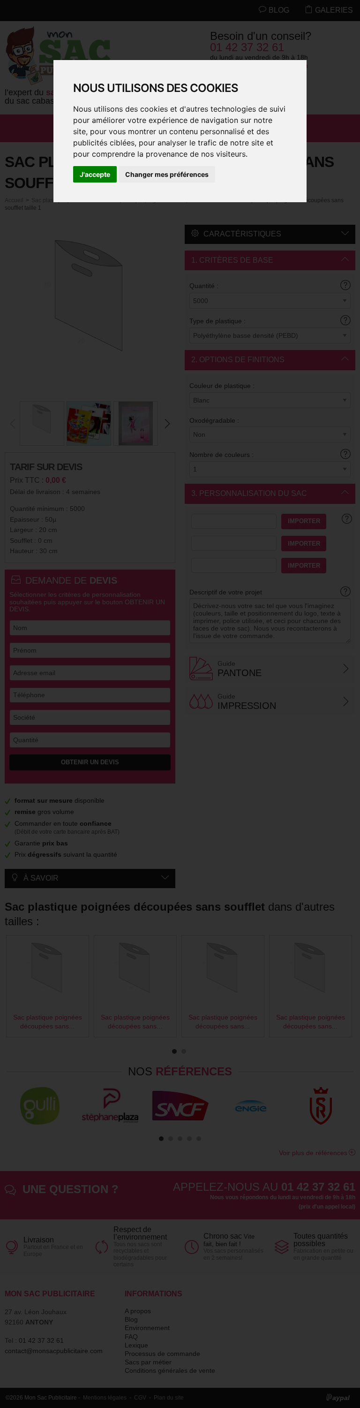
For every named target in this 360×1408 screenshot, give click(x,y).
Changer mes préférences (167, 174)
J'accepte (95, 174)
